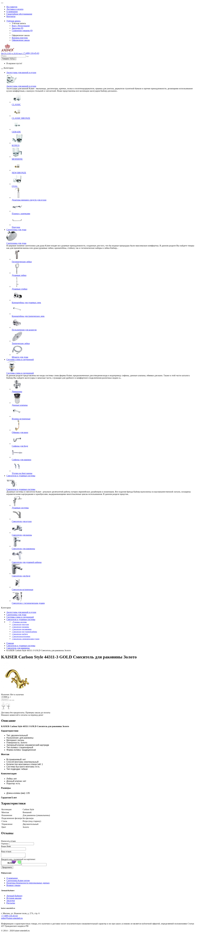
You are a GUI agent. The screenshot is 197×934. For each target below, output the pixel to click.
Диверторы (17, 391)
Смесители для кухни (22, 521)
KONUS (15, 145)
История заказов (13, 898)
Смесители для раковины (23, 548)
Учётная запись (13, 21)
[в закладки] (10, 700)
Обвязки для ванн (20, 432)
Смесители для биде (21, 576)
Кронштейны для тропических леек (28, 316)
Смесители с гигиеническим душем (28, 603)
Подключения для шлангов (24, 330)
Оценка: (5, 843)
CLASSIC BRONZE (21, 118)
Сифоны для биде (20, 446)
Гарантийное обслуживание (19, 14)
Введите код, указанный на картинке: (18, 859)
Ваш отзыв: (6, 851)
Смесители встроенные (22, 589)
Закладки (10, 900)
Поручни (16, 227)
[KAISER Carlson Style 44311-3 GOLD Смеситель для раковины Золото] (16, 692)
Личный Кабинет (14, 896)
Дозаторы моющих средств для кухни (29, 200)
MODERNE (17, 159)
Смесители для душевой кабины (27, 562)
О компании (12, 11)
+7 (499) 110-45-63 (9, 916)
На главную (11, 7)
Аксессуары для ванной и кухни (21, 72)
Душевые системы (20, 508)
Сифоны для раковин (21, 460)
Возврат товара (13, 885)
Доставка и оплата (14, 9)
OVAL (15, 186)
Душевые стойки (19, 289)
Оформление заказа (21, 40)
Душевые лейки (19, 275)
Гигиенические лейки (22, 262)
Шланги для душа (20, 357)
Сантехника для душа (16, 229)
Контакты (10, 16)
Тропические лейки (21, 343)
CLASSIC (16, 104)
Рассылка (10, 903)
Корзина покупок (20, 38)
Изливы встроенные (21, 419)
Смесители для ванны (22, 535)
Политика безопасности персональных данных (28, 883)
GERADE (16, 132)
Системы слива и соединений (20, 359)
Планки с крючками (21, 213)
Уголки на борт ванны (22, 473)
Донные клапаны (20, 405)
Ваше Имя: (6, 846)
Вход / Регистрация (20, 26)
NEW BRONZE (19, 173)
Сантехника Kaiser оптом (18, 880)
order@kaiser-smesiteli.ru (12, 918)
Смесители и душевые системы (20, 476)
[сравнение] (13, 700)
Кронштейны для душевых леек (26, 302)
